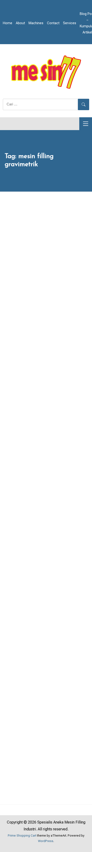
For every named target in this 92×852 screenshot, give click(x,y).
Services (69, 23)
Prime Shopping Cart (22, 835)
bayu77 (55, 327)
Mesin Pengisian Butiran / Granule (13, 295)
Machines (36, 23)
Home (7, 23)
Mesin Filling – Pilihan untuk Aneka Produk (43, 315)
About (20, 23)
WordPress (45, 841)
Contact (53, 23)
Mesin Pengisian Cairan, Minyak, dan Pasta (48, 295)
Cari (15, 445)
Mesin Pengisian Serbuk (77, 295)
